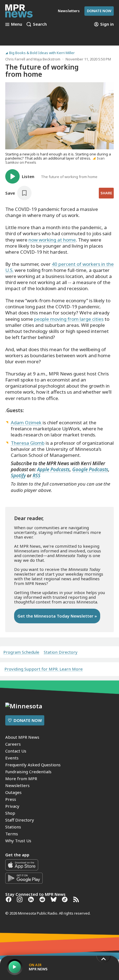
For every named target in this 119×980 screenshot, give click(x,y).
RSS (36, 475)
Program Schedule (21, 652)
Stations (13, 827)
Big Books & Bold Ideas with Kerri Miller (42, 53)
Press (10, 799)
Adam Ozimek (26, 422)
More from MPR (21, 778)
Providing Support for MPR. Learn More (43, 669)
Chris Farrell (15, 59)
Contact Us (15, 751)
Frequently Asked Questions (33, 764)
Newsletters (17, 785)
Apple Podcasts (53, 469)
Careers (13, 744)
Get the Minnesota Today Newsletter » (57, 616)
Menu (16, 24)
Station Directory (60, 652)
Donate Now (99, 10)
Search (40, 24)
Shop (10, 813)
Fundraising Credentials (28, 771)
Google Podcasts (90, 469)
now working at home (52, 240)
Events (12, 758)
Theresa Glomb (28, 443)
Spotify (18, 475)
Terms (11, 833)
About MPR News (22, 737)
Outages (13, 792)
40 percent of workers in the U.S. (59, 267)
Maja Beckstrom (46, 59)
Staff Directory (19, 820)
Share (106, 192)
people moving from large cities (69, 319)
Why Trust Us (18, 840)
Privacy (12, 806)
